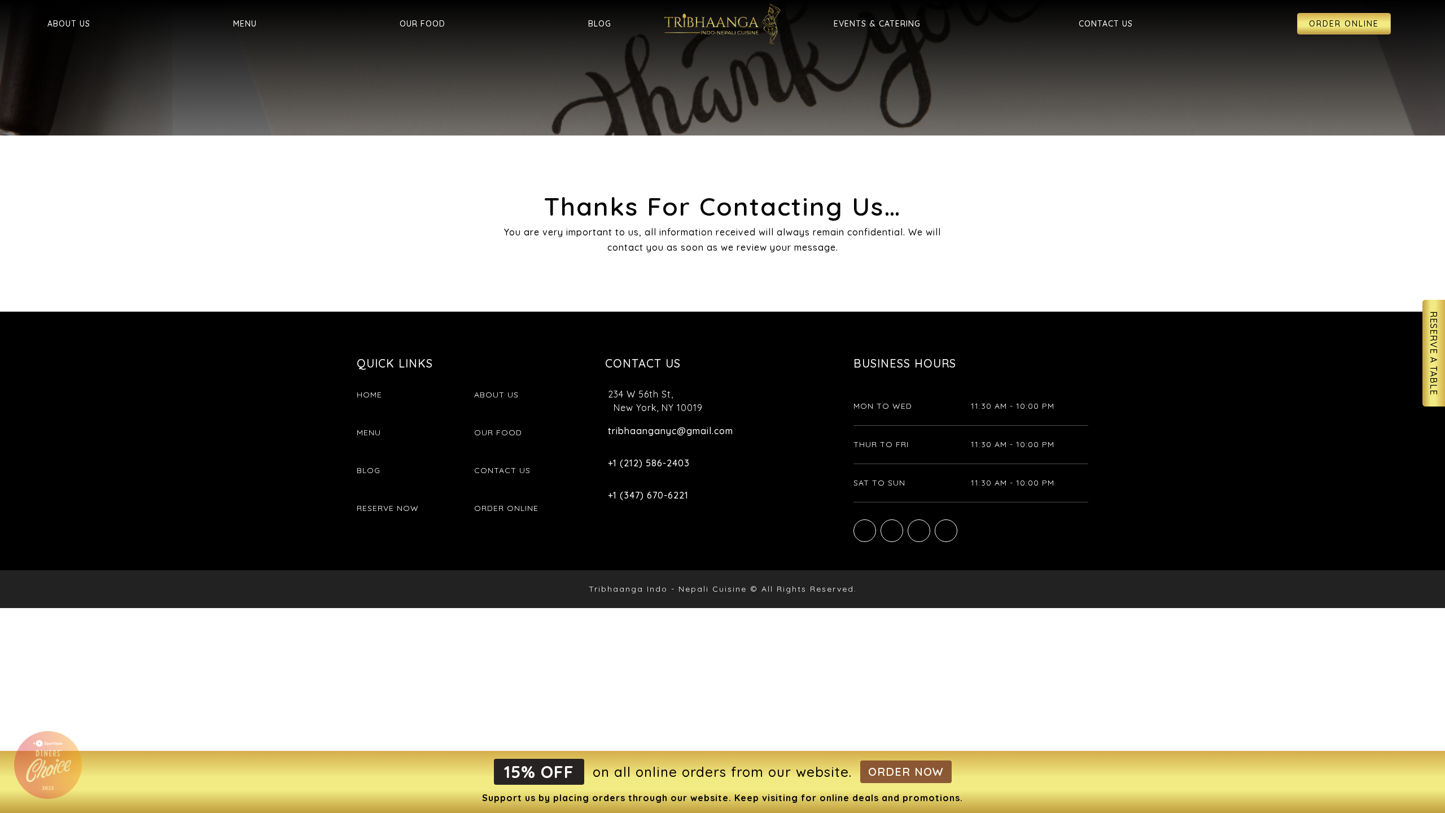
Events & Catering (877, 24)
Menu (245, 24)
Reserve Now (388, 508)
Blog (599, 24)
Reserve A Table (1433, 353)
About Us (68, 24)
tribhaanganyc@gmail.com (670, 430)
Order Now (906, 771)
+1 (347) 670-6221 (648, 495)
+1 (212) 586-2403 (649, 463)
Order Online (1344, 24)
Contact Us (1106, 24)
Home (369, 395)
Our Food (422, 24)
